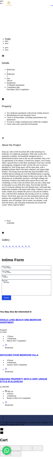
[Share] (16, 448)
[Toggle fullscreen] (27, 448)
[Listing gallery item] (3, 247)
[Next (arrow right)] (16, 453)
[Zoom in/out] (38, 448)
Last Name (5, 271)
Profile (8, 39)
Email (4, 276)
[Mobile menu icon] (3, 3)
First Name (6, 267)
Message (5, 281)
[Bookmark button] (6, 345)
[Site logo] (9, 3)
